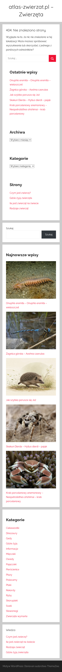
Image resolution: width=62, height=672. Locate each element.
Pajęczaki (11, 564)
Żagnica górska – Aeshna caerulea (29, 89)
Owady (10, 559)
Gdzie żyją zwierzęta (21, 198)
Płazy (9, 574)
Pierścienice (12, 569)
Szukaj (9, 228)
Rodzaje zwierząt (19, 208)
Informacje (12, 548)
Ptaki (8, 585)
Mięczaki (10, 554)
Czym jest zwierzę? (20, 192)
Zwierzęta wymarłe (16, 616)
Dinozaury (11, 533)
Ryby (9, 595)
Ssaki (9, 605)
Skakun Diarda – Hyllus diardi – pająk (30, 100)
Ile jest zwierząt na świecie (24, 203)
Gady (9, 538)
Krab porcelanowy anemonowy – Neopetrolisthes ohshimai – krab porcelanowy (28, 109)
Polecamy (11, 579)
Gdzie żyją (11, 543)
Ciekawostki (12, 528)
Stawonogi (12, 611)
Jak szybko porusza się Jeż (25, 94)
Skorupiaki (12, 600)
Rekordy (10, 590)
